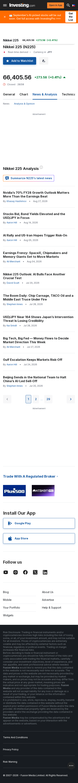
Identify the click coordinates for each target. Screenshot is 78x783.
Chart (24, 94)
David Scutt (13, 282)
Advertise (48, 599)
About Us (47, 592)
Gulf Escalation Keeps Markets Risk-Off (32, 360)
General (9, 94)
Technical (69, 94)
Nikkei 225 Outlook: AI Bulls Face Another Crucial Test (34, 276)
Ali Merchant (13, 261)
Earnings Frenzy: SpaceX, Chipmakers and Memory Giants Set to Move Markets (35, 255)
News (6, 103)
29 (48, 399)
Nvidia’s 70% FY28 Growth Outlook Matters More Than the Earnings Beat (36, 194)
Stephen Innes (15, 304)
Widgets (8, 615)
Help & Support (51, 607)
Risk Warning (10, 761)
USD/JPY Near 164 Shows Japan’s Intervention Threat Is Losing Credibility (38, 319)
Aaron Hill (12, 222)
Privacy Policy (11, 749)
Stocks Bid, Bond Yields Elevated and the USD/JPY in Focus (34, 216)
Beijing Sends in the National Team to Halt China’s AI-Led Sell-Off (34, 379)
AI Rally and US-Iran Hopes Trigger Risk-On (35, 235)
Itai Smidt (12, 325)
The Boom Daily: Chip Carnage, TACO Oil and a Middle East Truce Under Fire (38, 297)
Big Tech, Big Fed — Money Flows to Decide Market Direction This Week (36, 340)
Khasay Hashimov (17, 201)
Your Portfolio (11, 607)
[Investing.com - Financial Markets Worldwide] (22, 5)
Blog (6, 592)
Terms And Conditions (15, 737)
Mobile (7, 599)
